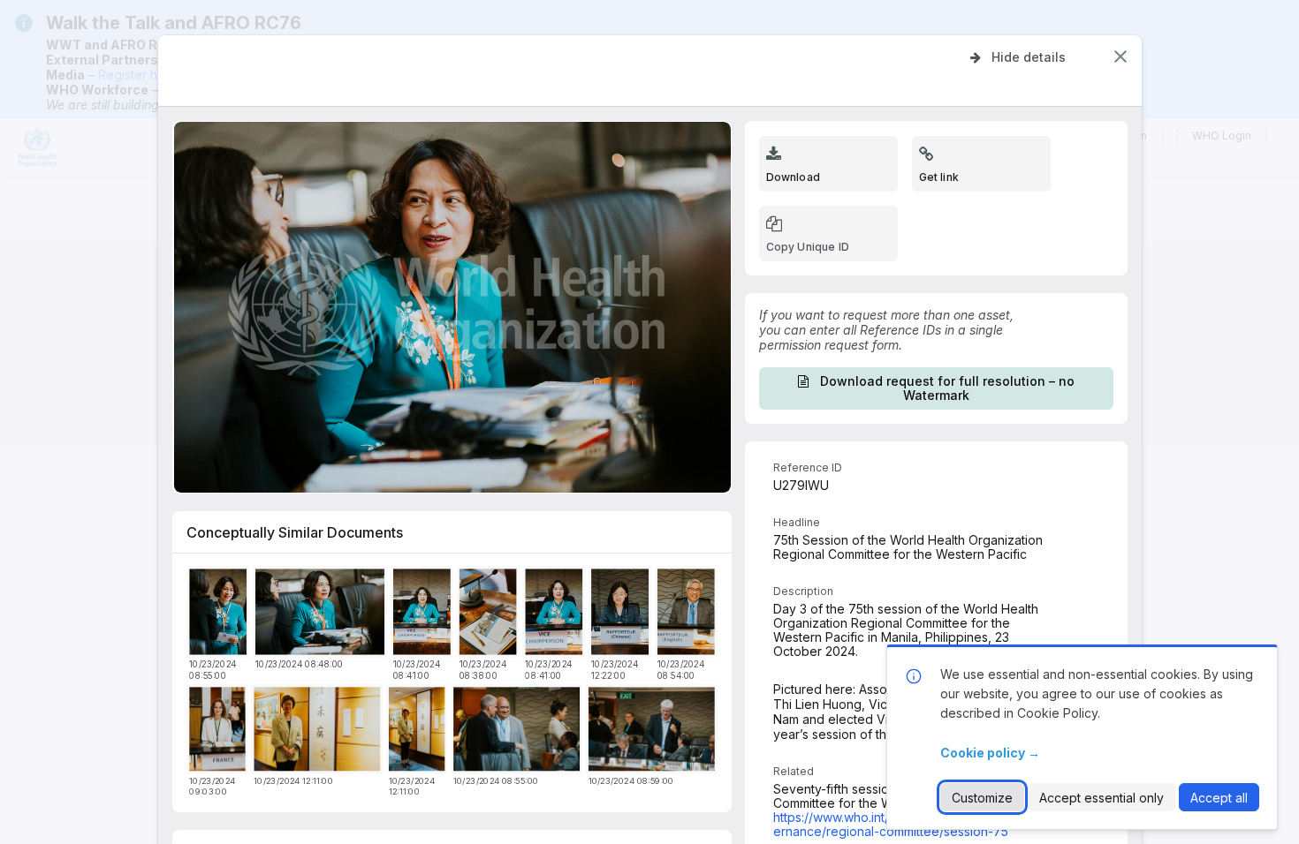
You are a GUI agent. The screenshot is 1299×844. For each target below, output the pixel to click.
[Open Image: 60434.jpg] (556, 614)
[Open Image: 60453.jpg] (653, 732)
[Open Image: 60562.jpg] (622, 614)
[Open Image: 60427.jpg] (423, 614)
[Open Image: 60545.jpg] (319, 732)
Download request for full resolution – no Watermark (947, 388)
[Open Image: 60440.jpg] (322, 614)
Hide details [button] (1028, 56)
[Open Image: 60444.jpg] (688, 614)
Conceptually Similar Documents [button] (294, 532)
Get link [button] (939, 177)
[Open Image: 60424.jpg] (490, 614)
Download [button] (793, 177)
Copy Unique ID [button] (808, 246)
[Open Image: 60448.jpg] (220, 614)
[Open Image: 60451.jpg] (519, 732)
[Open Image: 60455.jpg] (220, 732)
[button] (1120, 56)
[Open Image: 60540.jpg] (419, 732)
